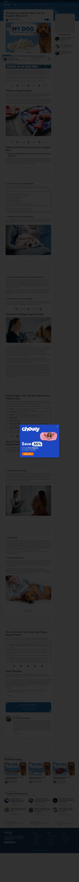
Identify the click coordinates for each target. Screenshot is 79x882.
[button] (57, 426)
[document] (39, 441)
